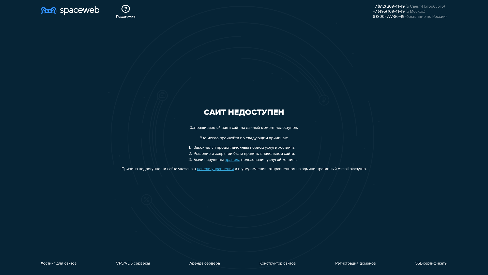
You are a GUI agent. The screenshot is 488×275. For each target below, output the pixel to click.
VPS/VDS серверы (133, 264)
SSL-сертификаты (431, 264)
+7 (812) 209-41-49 (389, 7)
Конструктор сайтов (278, 264)
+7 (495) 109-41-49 (389, 12)
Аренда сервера (204, 264)
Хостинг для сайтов (59, 264)
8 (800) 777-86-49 (388, 17)
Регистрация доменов (355, 264)
